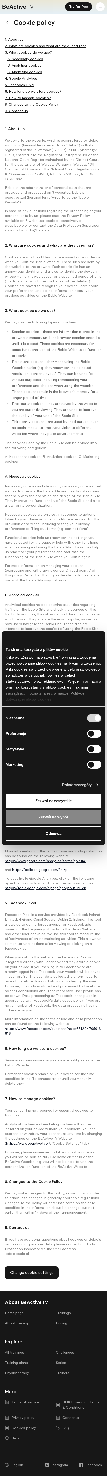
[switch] (94, 734)
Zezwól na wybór (54, 817)
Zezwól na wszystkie (53, 801)
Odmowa (53, 833)
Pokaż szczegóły (77, 785)
